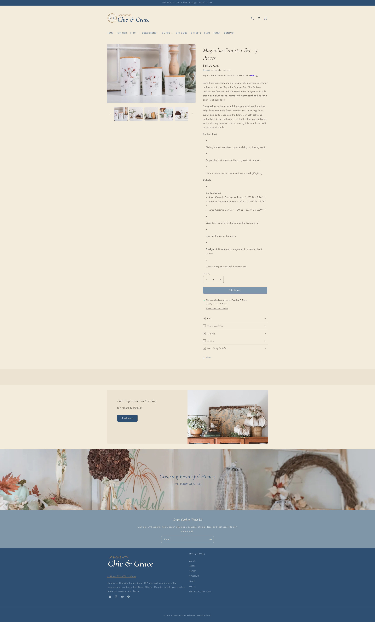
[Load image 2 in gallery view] (136, 113)
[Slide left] (110, 113)
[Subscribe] (210, 539)
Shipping (206, 70)
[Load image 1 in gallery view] (121, 113)
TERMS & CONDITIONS (200, 591)
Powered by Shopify (203, 615)
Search (192, 560)
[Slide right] (192, 113)
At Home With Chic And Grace (183, 615)
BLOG (192, 581)
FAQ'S (192, 586)
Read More (127, 418)
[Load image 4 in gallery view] (166, 113)
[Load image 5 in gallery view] (181, 113)
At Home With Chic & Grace (121, 576)
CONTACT (194, 576)
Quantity (206, 273)
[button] (134, 33)
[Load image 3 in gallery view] (151, 113)
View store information (217, 308)
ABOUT (192, 571)
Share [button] (208, 357)
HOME (192, 565)
